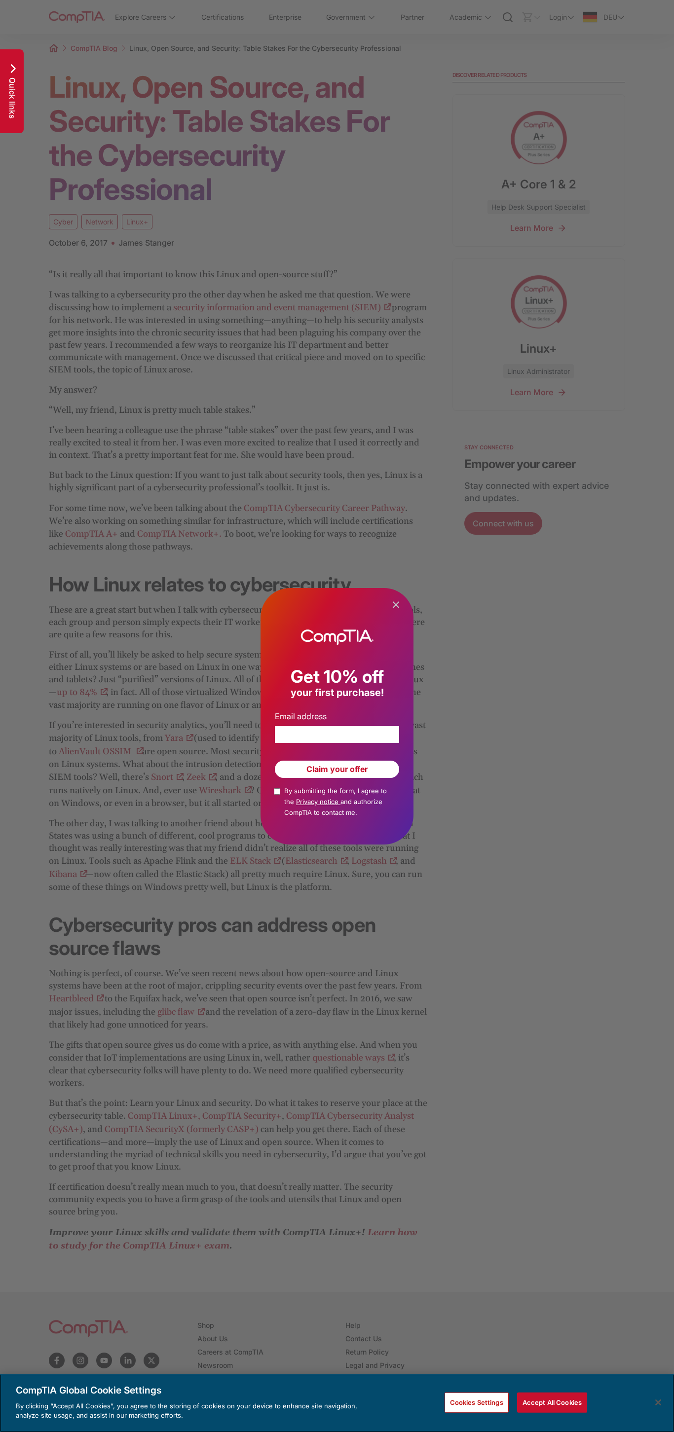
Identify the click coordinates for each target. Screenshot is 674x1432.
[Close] (658, 1402)
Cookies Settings (476, 1402)
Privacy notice (318, 802)
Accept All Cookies (552, 1402)
